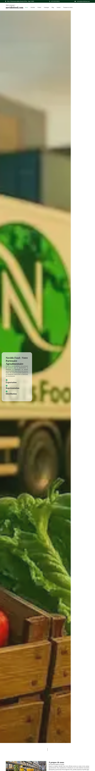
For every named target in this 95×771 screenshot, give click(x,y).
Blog (53, 7)
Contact (59, 7)
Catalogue (46, 7)
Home (26, 7)
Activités (33, 7)
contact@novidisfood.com (83, 1)
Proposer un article (67, 7)
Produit (39, 7)
